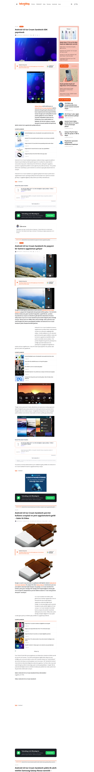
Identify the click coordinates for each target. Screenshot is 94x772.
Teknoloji (21, 26)
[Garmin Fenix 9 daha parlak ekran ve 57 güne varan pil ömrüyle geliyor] (61, 122)
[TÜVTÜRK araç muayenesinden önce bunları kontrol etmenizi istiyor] (61, 105)
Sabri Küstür (19, 35)
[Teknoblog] (24, 4)
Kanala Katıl (50, 215)
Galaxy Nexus (38, 106)
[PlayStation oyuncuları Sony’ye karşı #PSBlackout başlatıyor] (61, 142)
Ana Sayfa (16, 26)
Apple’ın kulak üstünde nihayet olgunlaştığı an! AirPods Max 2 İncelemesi (66, 90)
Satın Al (22, 191)
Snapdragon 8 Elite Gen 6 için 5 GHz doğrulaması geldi (67, 59)
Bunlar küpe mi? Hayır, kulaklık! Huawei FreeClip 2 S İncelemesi (68, 94)
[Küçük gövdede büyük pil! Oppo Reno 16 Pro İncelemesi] (69, 75)
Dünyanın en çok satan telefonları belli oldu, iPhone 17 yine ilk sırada (68, 55)
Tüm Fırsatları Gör (35, 203)
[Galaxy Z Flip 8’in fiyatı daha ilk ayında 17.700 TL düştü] (61, 133)
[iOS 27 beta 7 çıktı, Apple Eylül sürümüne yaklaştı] (61, 115)
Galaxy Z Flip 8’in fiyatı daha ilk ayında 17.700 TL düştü (72, 133)
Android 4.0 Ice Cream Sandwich (43, 108)
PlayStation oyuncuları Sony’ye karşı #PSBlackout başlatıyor (71, 142)
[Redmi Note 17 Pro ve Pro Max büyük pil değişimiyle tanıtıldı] (69, 34)
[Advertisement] (36, 717)
